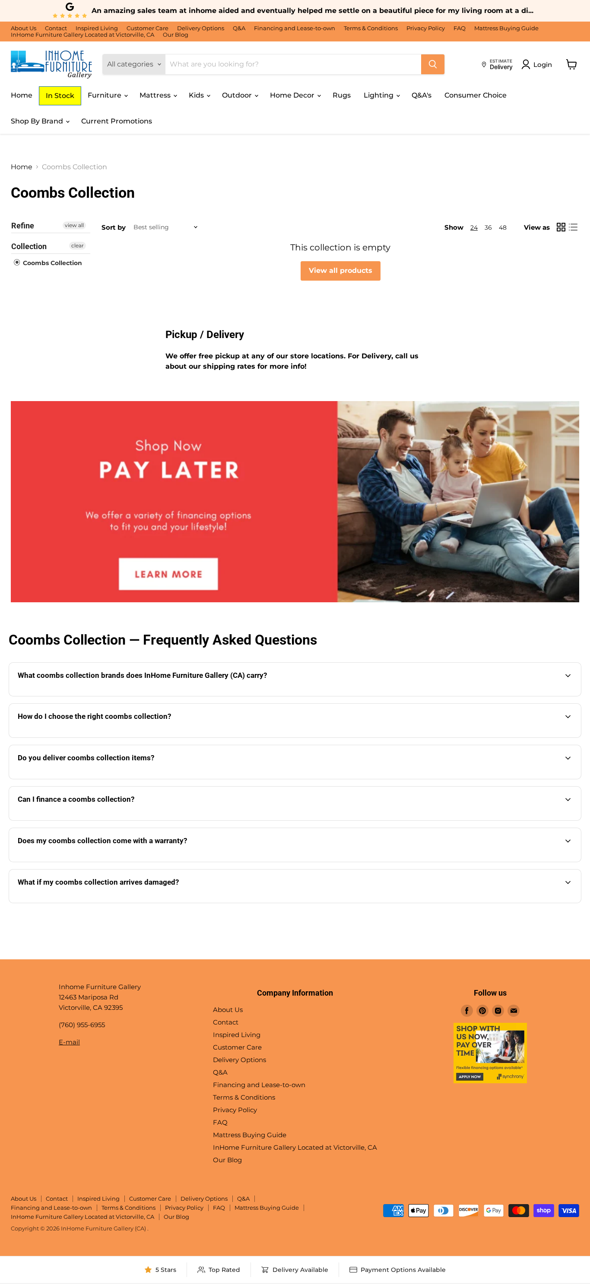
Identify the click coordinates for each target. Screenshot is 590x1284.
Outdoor (238, 95)
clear (77, 245)
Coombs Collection (51, 263)
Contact (56, 28)
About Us (23, 28)
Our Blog (175, 35)
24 (474, 227)
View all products (340, 270)
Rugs (342, 95)
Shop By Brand (38, 121)
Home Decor (293, 95)
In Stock (60, 96)
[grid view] (561, 227)
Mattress (156, 95)
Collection (29, 246)
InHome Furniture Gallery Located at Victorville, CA (82, 35)
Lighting (379, 95)
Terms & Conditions (371, 28)
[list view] (573, 227)
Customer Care (147, 28)
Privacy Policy (425, 28)
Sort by (114, 227)
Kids (197, 95)
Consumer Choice (475, 95)
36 (488, 227)
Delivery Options (200, 28)
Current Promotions (116, 121)
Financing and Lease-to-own (294, 28)
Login (542, 64)
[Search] (432, 64)
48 (503, 227)
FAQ (460, 28)
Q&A (239, 28)
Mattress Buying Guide (506, 28)
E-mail (69, 1042)
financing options (93, 820)
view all (74, 225)
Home (21, 95)
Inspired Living (97, 28)
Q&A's (421, 95)
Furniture (105, 95)
